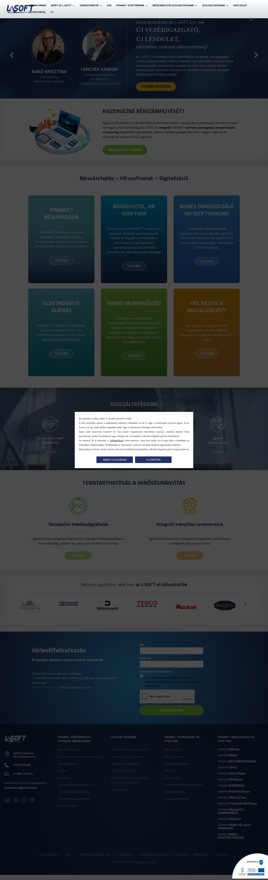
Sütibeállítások (117, 440)
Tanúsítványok (89, 5)
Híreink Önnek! (37, 5)
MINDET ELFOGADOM (115, 460)
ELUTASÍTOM (153, 460)
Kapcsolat (240, 5)
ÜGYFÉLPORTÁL (37, 12)
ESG (109, 5)
